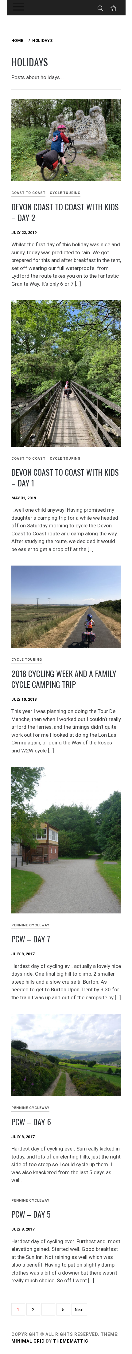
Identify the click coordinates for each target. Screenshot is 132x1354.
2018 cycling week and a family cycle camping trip (63, 678)
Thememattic (70, 1341)
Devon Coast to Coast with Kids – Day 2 (64, 212)
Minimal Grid (28, 1341)
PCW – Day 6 (31, 1122)
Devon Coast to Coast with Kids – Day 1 (64, 477)
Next (79, 1309)
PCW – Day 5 (31, 1214)
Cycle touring (65, 193)
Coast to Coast (28, 193)
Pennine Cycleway (30, 925)
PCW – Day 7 (30, 939)
